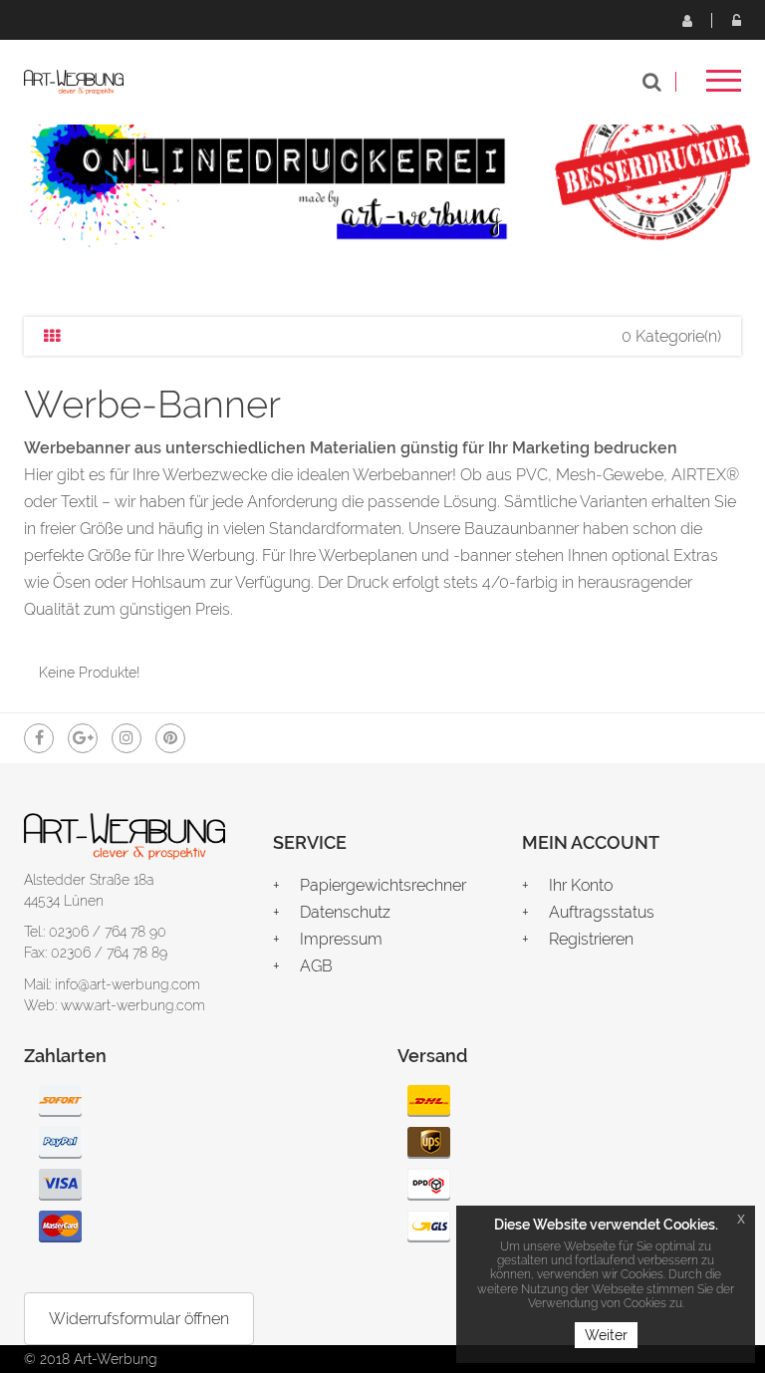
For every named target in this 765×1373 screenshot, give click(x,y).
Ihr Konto (581, 885)
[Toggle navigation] (723, 87)
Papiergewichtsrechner (383, 885)
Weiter (606, 1335)
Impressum (341, 939)
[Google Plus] (83, 738)
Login (736, 20)
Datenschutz (345, 912)
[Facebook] (39, 738)
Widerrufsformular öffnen (139, 1318)
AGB (316, 966)
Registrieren (686, 20)
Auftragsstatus (601, 912)
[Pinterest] (170, 738)
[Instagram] (126, 738)
